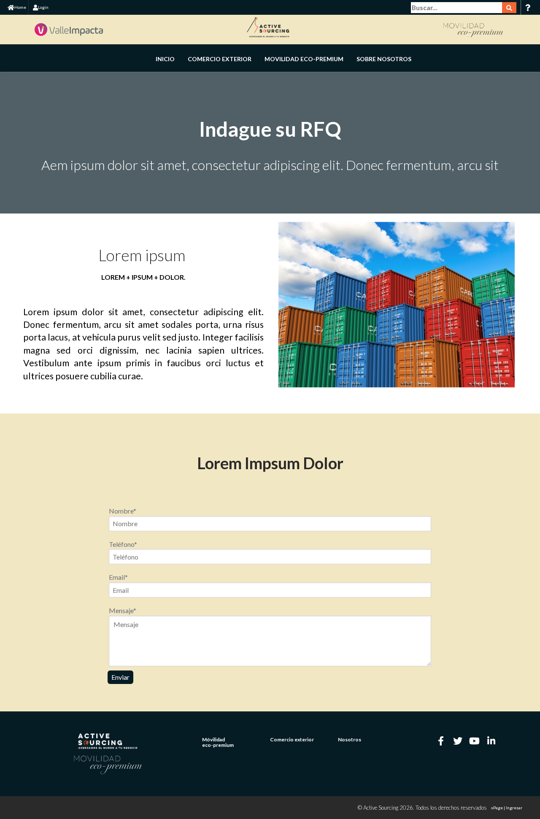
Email (118, 577)
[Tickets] (528, 7)
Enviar (120, 677)
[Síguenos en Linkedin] (491, 741)
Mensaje (122, 610)
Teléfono (123, 544)
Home (20, 7)
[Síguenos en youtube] (474, 741)
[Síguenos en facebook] (440, 741)
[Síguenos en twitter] (457, 741)
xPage (497, 807)
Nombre (122, 511)
